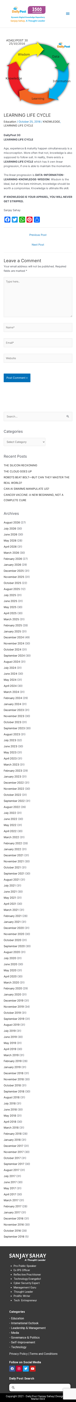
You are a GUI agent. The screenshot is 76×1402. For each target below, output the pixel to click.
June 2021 (10, 891)
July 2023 (10, 740)
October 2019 (12, 1012)
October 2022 (12, 795)
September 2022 (14, 801)
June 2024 (10, 673)
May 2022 (10, 825)
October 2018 (12, 1085)
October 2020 (12, 940)
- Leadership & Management (27, 1328)
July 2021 (10, 885)
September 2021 (14, 873)
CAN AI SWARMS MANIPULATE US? (26, 488)
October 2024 (12, 649)
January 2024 (12, 704)
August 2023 (12, 734)
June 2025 (10, 601)
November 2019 (14, 1006)
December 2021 (13, 855)
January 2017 (12, 1212)
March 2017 (11, 1200)
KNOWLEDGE (51, 121)
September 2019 (14, 1019)
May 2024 (10, 679)
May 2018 (10, 1115)
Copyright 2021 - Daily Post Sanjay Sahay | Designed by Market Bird (38, 1397)
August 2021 (12, 879)
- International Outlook (24, 1323)
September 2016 (14, 1236)
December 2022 (14, 782)
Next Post (38, 244)
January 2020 (12, 994)
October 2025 (12, 583)
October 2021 (12, 867)
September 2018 (14, 1091)
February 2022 (13, 843)
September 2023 (14, 728)
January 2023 (12, 776)
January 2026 (12, 564)
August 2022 (12, 807)
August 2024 (12, 661)
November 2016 (14, 1224)
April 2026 (10, 546)
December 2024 (14, 637)
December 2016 (13, 1218)
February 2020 (13, 988)
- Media (14, 1333)
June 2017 (10, 1182)
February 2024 (13, 698)
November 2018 (14, 1079)
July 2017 (9, 1176)
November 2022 (14, 788)
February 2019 (13, 1061)
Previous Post (37, 235)
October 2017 (12, 1158)
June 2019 (10, 1037)
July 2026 (10, 528)
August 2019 (12, 1024)
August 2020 (12, 952)
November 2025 (14, 577)
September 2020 (14, 946)
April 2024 (10, 686)
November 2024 (14, 643)
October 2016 (12, 1230)
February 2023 (13, 770)
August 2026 (12, 522)
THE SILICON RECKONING (20, 465)
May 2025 (10, 607)
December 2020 (14, 928)
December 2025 (14, 570)
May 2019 (10, 1043)
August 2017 (11, 1170)
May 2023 (10, 752)
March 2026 (11, 552)
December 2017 (13, 1146)
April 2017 (10, 1194)
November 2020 (14, 934)
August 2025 (12, 589)
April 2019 (10, 1049)
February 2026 (13, 559)
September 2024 (14, 655)
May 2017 (10, 1188)
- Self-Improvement (22, 1342)
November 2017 (14, 1152)
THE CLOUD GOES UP (18, 471)
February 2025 (13, 625)
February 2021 (13, 916)
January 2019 (12, 1067)
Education (10, 121)
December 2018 (13, 1073)
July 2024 (10, 667)
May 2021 (10, 897)
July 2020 (10, 958)
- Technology (17, 1347)
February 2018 (13, 1133)
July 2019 (10, 1031)
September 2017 (14, 1164)
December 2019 (13, 1000)
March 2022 (11, 837)
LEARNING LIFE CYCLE (18, 125)
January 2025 (12, 631)
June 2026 (10, 534)
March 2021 (11, 910)
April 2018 (10, 1121)
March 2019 (11, 1055)
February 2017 (12, 1206)
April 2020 (10, 976)
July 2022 (10, 813)
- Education (16, 1318)
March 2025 (11, 619)
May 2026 (10, 540)
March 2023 (11, 764)
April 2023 (10, 758)
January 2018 (12, 1139)
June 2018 (10, 1109)
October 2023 (12, 722)
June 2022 (10, 819)
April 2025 (10, 613)
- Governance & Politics (24, 1337)
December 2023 (14, 710)
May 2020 (10, 970)
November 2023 (14, 716)
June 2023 (10, 746)
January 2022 (12, 849)
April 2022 (10, 831)
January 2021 (12, 922)
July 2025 (10, 595)
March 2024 (11, 692)
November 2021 (14, 861)
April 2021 (10, 903)
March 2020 (11, 982)
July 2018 (10, 1103)
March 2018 (11, 1127)
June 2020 (10, 964)
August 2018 (12, 1097)
